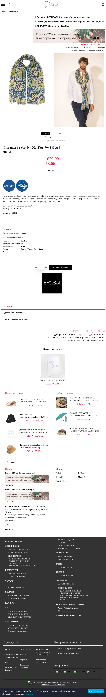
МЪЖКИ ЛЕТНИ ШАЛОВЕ (18, 628)
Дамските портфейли (65, 559)
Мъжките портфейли (65, 556)
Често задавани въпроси (16, 319)
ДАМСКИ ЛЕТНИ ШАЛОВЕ (18, 625)
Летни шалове (13, 11)
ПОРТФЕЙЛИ (62, 553)
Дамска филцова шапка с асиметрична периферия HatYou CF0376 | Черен (33, 416)
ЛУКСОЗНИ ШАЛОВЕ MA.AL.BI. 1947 (74, 595)
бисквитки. (29, 694)
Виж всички (9, 529)
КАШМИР (9, 592)
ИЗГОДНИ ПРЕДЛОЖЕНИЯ (68, 615)
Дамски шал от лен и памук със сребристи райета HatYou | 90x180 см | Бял (34, 431)
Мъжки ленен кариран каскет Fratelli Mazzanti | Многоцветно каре (33, 400)
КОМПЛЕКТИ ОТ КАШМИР (18, 596)
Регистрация (25, 649)
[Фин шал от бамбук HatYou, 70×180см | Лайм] (27, 80)
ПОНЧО (63, 600)
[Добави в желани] (101, 260)
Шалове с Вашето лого (66, 611)
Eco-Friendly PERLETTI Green (69, 548)
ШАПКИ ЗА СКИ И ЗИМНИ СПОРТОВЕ (24, 566)
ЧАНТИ (59, 564)
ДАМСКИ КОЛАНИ (65, 576)
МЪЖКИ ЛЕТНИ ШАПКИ (17, 553)
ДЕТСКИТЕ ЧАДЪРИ (66, 545)
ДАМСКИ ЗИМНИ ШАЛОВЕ (70, 591)
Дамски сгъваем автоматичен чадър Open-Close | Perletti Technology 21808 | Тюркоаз (85, 414)
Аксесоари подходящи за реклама (71, 604)
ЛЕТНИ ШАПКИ (12, 546)
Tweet (59, 133)
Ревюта (8, 306)
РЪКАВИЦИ (61, 580)
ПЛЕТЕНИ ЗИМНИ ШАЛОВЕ (71, 597)
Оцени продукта (50, 137)
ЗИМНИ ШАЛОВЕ (65, 588)
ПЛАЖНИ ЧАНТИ (13, 541)
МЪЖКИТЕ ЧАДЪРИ (66, 540)
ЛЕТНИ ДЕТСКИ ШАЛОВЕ (18, 614)
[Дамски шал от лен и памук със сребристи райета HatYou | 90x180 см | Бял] (11, 434)
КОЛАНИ (60, 572)
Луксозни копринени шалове (18, 631)
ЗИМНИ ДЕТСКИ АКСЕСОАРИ (19, 617)
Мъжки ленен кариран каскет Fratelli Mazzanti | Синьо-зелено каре (84, 430)
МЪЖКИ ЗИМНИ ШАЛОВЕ (70, 593)
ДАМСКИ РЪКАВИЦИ (66, 584)
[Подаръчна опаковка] (53, 366)
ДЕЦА (8, 608)
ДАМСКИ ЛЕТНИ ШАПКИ (18, 550)
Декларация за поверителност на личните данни (43, 652)
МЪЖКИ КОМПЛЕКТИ (16, 577)
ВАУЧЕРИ (9, 603)
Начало (4, 11)
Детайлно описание (14, 313)
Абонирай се (12, 462)
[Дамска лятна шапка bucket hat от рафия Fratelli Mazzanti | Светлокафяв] (11, 450)
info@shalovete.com (73, 649)
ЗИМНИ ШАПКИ (14, 556)
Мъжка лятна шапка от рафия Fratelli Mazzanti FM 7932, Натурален (85, 399)
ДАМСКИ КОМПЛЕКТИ (17, 574)
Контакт (23, 655)
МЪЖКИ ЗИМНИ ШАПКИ (19, 561)
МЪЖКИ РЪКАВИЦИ (16, 587)
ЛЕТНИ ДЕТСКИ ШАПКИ (17, 611)
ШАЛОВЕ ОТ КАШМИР (17, 598)
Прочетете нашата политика (53, 685)
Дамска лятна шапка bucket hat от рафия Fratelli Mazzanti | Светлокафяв (34, 446)
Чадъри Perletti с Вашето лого (69, 608)
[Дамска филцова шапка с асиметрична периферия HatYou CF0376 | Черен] (11, 419)
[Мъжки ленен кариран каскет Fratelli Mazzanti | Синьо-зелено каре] (61, 433)
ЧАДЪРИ (9, 581)
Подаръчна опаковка (53, 380)
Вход (7, 662)
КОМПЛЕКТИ (11, 570)
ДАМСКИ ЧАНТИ (65, 568)
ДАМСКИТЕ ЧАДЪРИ (66, 543)
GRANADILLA (14, 563)
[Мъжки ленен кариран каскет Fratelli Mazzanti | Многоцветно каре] (11, 404)
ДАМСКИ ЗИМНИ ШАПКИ (19, 559)
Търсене (23, 660)
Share (46, 133)
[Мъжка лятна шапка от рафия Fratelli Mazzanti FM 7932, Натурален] (61, 402)
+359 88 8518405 (73, 653)
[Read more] (27, 479)
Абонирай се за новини (16, 525)
